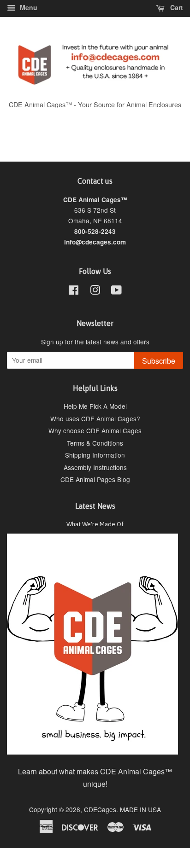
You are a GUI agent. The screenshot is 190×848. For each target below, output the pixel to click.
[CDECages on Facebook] (73, 291)
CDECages (100, 809)
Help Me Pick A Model (95, 406)
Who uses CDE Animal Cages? (95, 418)
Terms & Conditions (95, 442)
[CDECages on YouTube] (116, 291)
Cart (175, 7)
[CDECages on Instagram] (95, 291)
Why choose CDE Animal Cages (95, 430)
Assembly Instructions (95, 467)
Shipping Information (95, 454)
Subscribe (158, 360)
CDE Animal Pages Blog (95, 479)
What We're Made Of (95, 524)
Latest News (95, 506)
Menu (27, 7)
